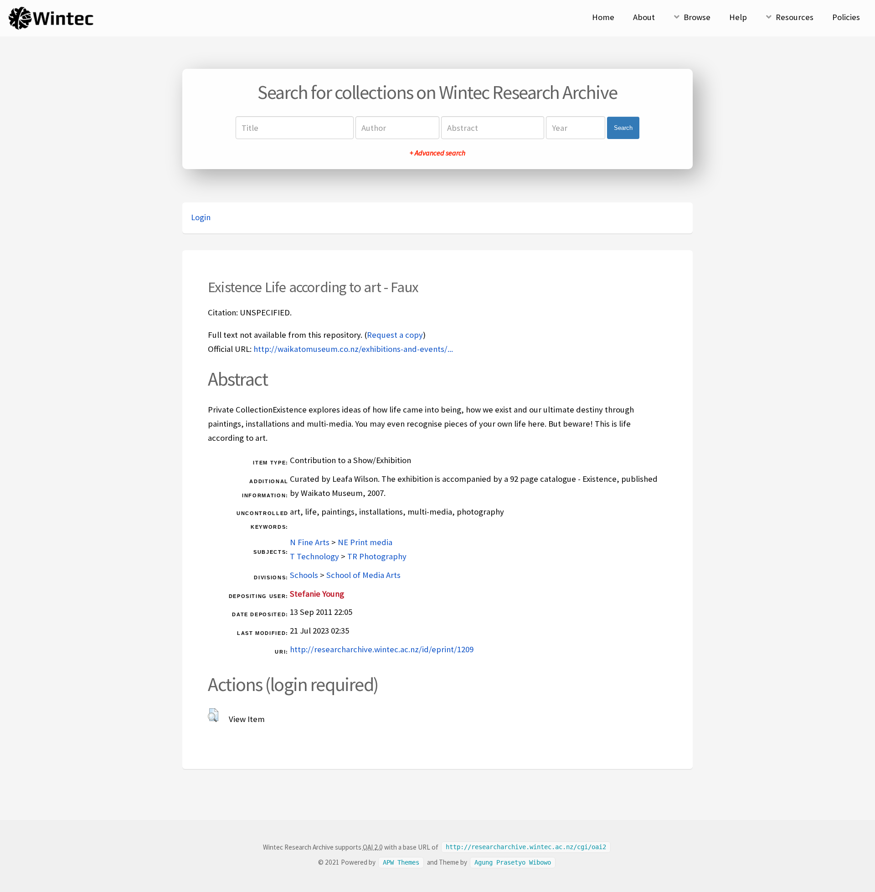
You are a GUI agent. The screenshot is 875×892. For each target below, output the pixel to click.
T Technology (314, 556)
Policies (846, 17)
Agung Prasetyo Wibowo (512, 862)
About (644, 17)
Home (603, 17)
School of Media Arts (363, 575)
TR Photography (377, 556)
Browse (697, 17)
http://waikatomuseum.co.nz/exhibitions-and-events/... (353, 349)
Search (623, 127)
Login (201, 217)
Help (738, 17)
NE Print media (365, 542)
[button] (213, 715)
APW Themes (401, 862)
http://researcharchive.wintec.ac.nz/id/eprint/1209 (382, 649)
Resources (794, 17)
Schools (304, 575)
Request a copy (395, 335)
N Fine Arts (309, 542)
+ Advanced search (437, 152)
